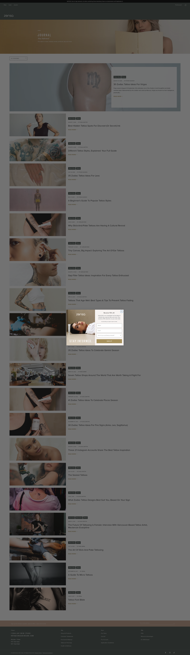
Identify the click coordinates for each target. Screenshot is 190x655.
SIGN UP (109, 341)
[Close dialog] (121, 311)
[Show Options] (120, 335)
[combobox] (109, 335)
